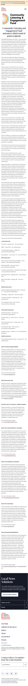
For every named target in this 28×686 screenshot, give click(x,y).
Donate (3, 607)
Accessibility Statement (6, 645)
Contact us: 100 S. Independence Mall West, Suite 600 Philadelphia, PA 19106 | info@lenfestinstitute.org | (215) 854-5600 (13, 649)
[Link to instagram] (11, 673)
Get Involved (5, 636)
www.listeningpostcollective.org (11, 497)
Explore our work (5, 602)
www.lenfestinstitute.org (10, 455)
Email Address (6, 664)
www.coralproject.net (9, 526)
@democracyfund (8, 398)
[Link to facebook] (15, 673)
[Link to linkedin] (7, 673)
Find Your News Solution (10, 594)
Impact (3, 630)
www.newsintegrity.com (9, 374)
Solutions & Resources (9, 627)
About (3, 633)
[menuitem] (3, 673)
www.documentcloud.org (10, 566)
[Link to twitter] (3, 673)
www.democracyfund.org (15, 396)
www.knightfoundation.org (10, 422)
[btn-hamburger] (25, 9)
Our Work (4, 624)
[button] (27, 2)
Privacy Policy (4, 643)
